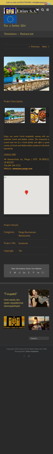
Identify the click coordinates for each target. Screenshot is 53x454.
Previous (35, 46)
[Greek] (49, 3)
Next (44, 46)
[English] (46, 3)
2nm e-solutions (32, 351)
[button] (26, 192)
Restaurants (24, 235)
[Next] (47, 115)
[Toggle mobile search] (42, 9)
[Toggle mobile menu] (47, 9)
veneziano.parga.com (22, 168)
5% (20, 250)
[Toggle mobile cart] (37, 9)
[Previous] (6, 115)
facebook (23, 243)
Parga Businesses (27, 232)
